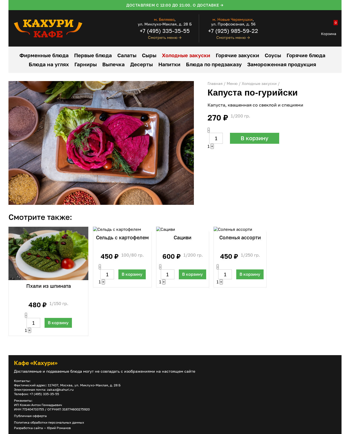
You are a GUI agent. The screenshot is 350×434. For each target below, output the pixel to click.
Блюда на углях (49, 64)
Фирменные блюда (44, 55)
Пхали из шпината (48, 286)
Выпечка (113, 64)
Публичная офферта (30, 416)
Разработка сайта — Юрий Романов (42, 428)
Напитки (169, 64)
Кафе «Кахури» (35, 362)
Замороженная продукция (281, 64)
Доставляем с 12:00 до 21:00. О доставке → (175, 5)
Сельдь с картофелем (122, 237)
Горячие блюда (306, 55)
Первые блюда (93, 55)
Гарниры (85, 64)
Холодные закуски (186, 55)
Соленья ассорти (240, 237)
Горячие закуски (237, 55)
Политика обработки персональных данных (49, 422)
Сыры (149, 55)
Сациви (182, 237)
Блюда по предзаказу (214, 64)
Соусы (273, 55)
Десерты (141, 64)
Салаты (126, 55)
